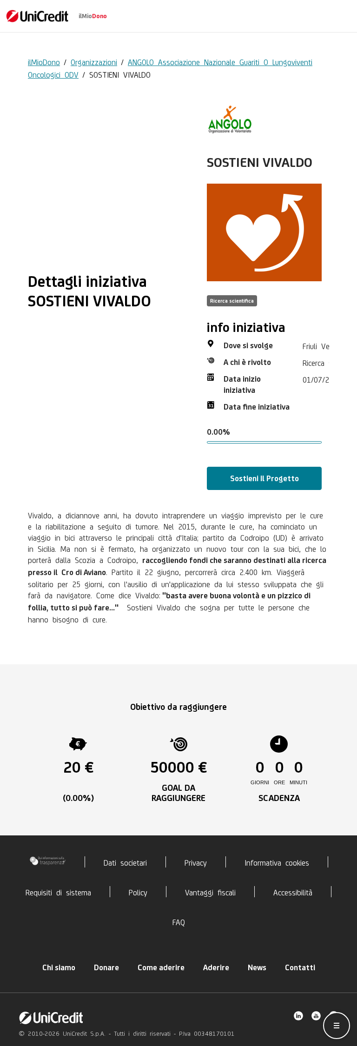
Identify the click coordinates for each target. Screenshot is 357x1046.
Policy (138, 891)
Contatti (300, 967)
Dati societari (125, 862)
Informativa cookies (277, 862)
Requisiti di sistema (58, 891)
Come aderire (161, 967)
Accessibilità (292, 891)
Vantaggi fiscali (210, 891)
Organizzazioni (94, 61)
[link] (37, 16)
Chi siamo (58, 967)
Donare (106, 967)
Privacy (196, 862)
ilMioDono (44, 61)
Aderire (216, 967)
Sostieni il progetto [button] (264, 478)
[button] (336, 1025)
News (257, 967)
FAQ (178, 921)
